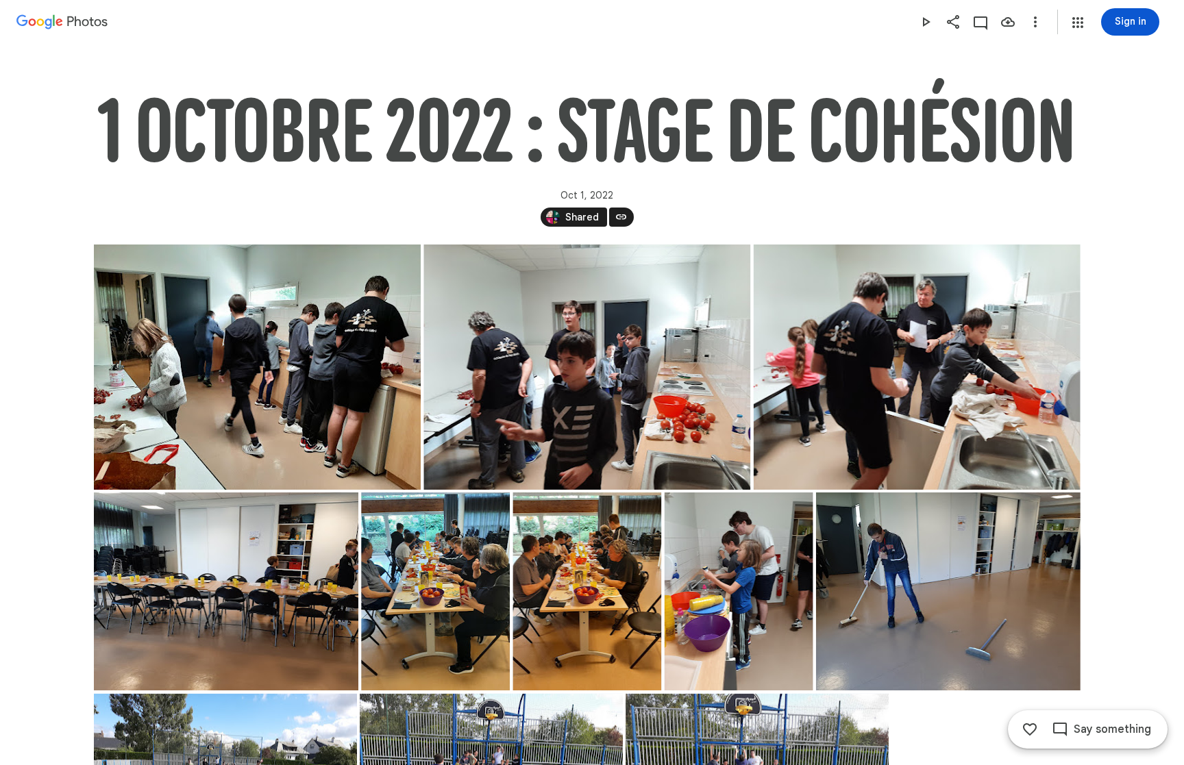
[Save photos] (1008, 22)
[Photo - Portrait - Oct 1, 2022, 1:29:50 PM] (738, 591)
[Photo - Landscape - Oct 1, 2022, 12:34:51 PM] (257, 367)
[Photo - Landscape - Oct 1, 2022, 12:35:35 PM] (586, 367)
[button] (1078, 22)
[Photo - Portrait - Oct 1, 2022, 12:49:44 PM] (587, 591)
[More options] (1035, 22)
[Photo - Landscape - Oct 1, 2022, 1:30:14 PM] (947, 591)
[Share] (953, 22)
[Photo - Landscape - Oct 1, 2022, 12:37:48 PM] (916, 367)
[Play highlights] (925, 21)
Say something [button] (1112, 729)
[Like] (1030, 729)
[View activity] (980, 22)
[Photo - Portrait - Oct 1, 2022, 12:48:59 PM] (435, 591)
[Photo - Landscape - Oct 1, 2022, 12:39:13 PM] (226, 591)
